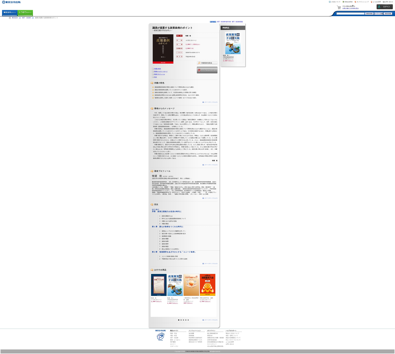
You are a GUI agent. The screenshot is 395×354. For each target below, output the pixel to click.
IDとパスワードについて (233, 340)
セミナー (173, 344)
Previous (148, 295)
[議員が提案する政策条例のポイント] (163, 49)
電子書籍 (173, 342)
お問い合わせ (389, 2)
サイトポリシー (212, 344)
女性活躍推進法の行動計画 (215, 342)
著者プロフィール (159, 74)
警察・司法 (173, 333)
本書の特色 (157, 68)
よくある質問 (377, 2)
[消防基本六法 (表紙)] (207, 285)
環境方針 (210, 335)
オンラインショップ (363, 2)
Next (219, 295)
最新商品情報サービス (195, 340)
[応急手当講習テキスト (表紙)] (191, 285)
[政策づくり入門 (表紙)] (158, 285)
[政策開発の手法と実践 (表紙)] (175, 285)
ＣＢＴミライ (174, 346)
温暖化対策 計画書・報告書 (215, 337)
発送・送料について (232, 335)
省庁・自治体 (26, 18)
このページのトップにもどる (210, 102)
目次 (155, 77)
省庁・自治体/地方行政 (224, 21)
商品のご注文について (232, 333)
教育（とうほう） (175, 340)
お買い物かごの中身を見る (351, 8)
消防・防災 (173, 335)
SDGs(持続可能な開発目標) (215, 346)
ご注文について (335, 2)
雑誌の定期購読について (233, 337)
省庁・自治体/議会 (237, 21)
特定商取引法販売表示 (195, 337)
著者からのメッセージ (161, 71)
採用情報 (191, 335)
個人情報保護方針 (212, 333)
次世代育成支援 (212, 340)
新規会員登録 (348, 2)
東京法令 (15, 18)
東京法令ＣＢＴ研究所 (195, 342)
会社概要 (191, 333)
